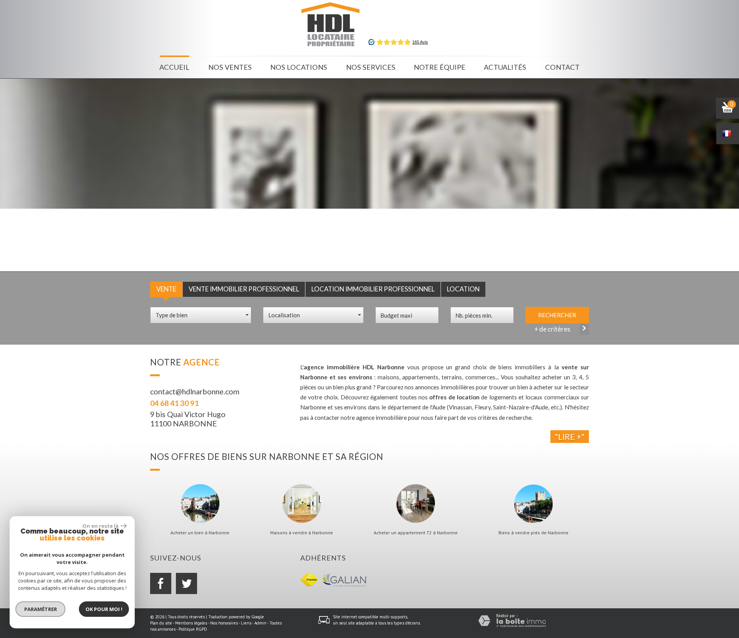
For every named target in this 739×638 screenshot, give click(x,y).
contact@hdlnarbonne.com (194, 391)
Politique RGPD (193, 629)
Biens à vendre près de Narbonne (533, 532)
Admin (260, 623)
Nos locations (298, 67)
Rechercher (557, 314)
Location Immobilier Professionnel (373, 289)
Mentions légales (191, 623)
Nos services (370, 67)
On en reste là (100, 525)
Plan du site (161, 623)
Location (463, 289)
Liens (246, 623)
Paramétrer (40, 609)
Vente (166, 289)
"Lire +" (570, 436)
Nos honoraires (224, 623)
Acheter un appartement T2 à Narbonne (416, 532)
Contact (562, 67)
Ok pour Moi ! (103, 609)
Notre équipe (439, 67)
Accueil (174, 67)
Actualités (505, 67)
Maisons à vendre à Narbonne (301, 532)
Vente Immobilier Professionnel (244, 289)
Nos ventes (230, 67)
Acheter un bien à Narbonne (200, 532)
